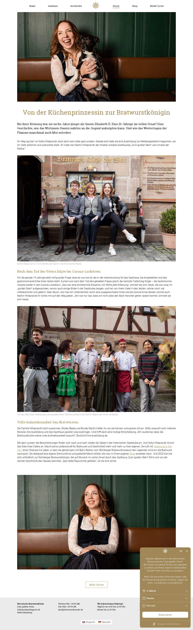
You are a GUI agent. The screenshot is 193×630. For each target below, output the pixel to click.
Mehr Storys (96, 584)
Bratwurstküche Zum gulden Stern (96, 5)
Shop (132, 453)
